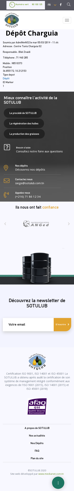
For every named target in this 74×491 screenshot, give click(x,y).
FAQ (37, 450)
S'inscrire (61, 324)
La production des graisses (24, 133)
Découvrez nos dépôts (30, 169)
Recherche (70, 5)
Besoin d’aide (39, 149)
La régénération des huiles (23, 123)
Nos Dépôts (37, 443)
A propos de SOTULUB (37, 427)
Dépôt (6, 78)
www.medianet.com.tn (51, 473)
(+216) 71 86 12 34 (28, 196)
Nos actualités (37, 435)
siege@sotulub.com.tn (29, 183)
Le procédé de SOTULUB (23, 113)
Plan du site (37, 458)
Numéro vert (28, 4)
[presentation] (5, 225)
